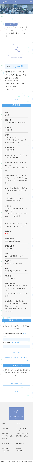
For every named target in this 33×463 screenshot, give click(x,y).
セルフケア (9, 130)
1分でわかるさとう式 (22, 433)
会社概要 (18, 448)
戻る (16, 99)
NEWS (18, 423)
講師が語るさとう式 (22, 436)
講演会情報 (5, 433)
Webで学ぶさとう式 (8, 436)
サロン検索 (5, 448)
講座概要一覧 (6, 443)
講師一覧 (4, 438)
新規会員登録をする (16, 383)
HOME (4, 423)
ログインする (16, 352)
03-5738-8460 (10, 278)
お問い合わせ (20, 451)
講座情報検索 (20, 443)
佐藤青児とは (6, 428)
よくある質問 (6, 451)
